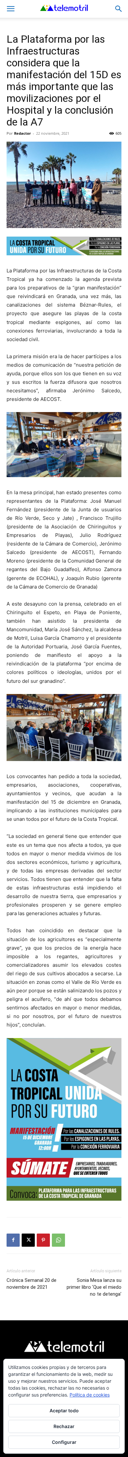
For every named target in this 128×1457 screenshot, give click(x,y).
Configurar (64, 1442)
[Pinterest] (43, 1240)
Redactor (22, 133)
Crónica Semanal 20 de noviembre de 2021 (31, 1283)
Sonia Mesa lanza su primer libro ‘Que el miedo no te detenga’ (94, 1287)
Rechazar (64, 1426)
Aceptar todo (64, 1410)
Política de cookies (90, 1395)
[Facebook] (13, 1240)
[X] (28, 1240)
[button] (10, 9)
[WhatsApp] (58, 1240)
